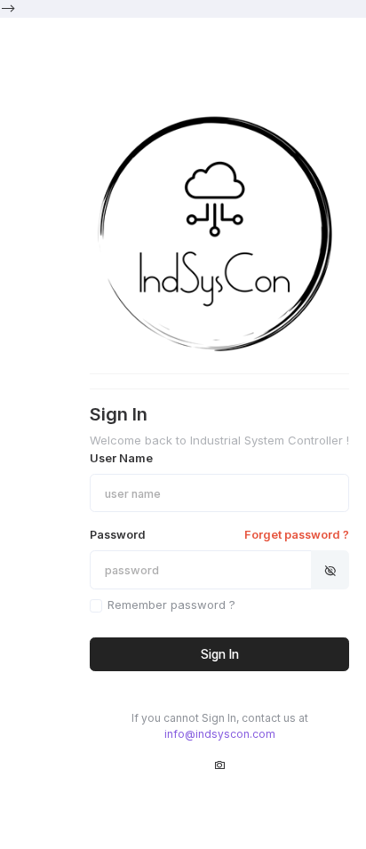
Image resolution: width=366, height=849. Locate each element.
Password (219, 534)
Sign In (220, 654)
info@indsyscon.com (219, 734)
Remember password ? (171, 604)
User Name (121, 458)
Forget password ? (296, 534)
